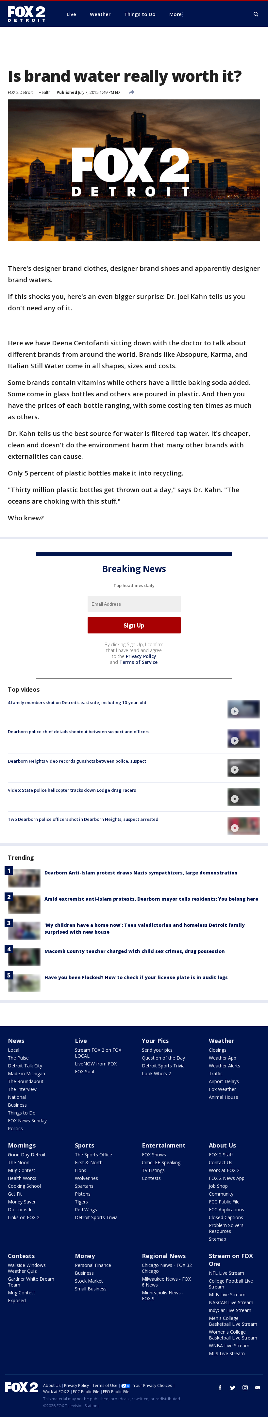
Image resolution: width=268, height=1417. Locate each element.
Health (45, 92)
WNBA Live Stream (229, 1345)
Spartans (84, 1186)
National (17, 1097)
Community (221, 1194)
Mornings (22, 1145)
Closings (217, 1050)
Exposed (17, 1300)
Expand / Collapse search (256, 14)
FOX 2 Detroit (20, 92)
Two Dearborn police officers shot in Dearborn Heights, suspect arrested (83, 819)
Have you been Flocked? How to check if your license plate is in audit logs (136, 977)
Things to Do (22, 1113)
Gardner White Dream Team (31, 1282)
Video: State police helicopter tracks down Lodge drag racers (72, 790)
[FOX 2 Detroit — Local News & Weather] (29, 14)
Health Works (22, 1178)
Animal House (223, 1097)
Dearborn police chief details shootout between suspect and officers (78, 731)
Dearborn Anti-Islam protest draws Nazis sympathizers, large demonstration (141, 873)
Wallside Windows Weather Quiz (27, 1268)
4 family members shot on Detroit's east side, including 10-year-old (77, 702)
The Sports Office (93, 1154)
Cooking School (24, 1186)
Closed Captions (226, 1217)
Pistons (83, 1194)
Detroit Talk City (25, 1066)
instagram (245, 1387)
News (16, 1041)
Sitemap (217, 1239)
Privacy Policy (141, 656)
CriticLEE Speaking (161, 1162)
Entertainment (164, 1145)
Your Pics (155, 1041)
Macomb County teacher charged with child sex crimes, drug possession (134, 951)
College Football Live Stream (231, 1284)
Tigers (81, 1202)
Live (81, 1041)
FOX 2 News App (226, 1178)
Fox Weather (222, 1089)
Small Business (91, 1289)
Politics (15, 1128)
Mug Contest (21, 1170)
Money (85, 1256)
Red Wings (86, 1209)
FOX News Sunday (27, 1120)
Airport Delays (224, 1081)
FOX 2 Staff (221, 1154)
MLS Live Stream (227, 1353)
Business (17, 1105)
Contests (151, 1178)
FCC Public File (224, 1202)
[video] (243, 709)
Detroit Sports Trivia (163, 1066)
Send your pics (157, 1050)
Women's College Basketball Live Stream (233, 1335)
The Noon (18, 1162)
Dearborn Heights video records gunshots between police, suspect (77, 761)
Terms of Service (138, 662)
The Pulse (18, 1058)
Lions (80, 1170)
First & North (89, 1162)
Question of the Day (163, 1058)
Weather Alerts (224, 1066)
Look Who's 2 (156, 1073)
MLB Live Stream (227, 1294)
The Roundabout (25, 1081)
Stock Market (89, 1281)
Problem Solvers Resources (226, 1228)
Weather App (222, 1058)
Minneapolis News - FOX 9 (163, 1295)
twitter (232, 1387)
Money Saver (22, 1202)
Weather (221, 1041)
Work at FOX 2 (224, 1170)
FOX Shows (154, 1154)
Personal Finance (93, 1265)
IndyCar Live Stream (230, 1310)
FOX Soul (84, 1071)
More (175, 14)
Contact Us (220, 1162)
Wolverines (86, 1178)
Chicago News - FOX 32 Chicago (167, 1268)
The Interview (22, 1089)
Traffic (216, 1073)
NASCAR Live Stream (231, 1302)
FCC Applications (226, 1209)
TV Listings (153, 1170)
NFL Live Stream (226, 1273)
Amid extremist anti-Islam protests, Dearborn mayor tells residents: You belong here (151, 899)
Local (13, 1050)
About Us (222, 1145)
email (257, 1387)
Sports (84, 1145)
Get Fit (15, 1194)
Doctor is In (20, 1209)
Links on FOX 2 (24, 1217)
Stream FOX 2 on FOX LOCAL (98, 1053)
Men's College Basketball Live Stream (233, 1321)
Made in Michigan (26, 1073)
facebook (220, 1387)
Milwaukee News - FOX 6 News (166, 1282)
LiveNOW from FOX (96, 1064)
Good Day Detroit (27, 1154)
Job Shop (218, 1186)
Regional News (164, 1256)
